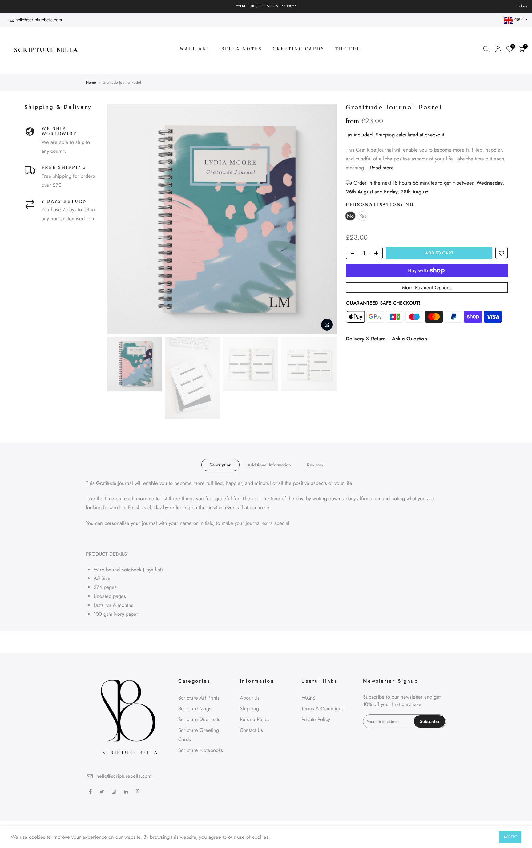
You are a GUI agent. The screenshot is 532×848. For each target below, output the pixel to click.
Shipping (385, 134)
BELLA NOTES (241, 48)
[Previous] (117, 219)
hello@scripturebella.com (38, 19)
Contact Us (251, 730)
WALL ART (195, 48)
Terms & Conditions (322, 708)
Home (91, 82)
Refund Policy (254, 719)
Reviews (315, 465)
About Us (250, 697)
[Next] (325, 219)
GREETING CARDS (298, 48)
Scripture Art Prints (199, 697)
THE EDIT (349, 48)
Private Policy (315, 719)
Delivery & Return (366, 338)
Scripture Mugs (194, 708)
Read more (381, 167)
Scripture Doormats (199, 719)
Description (220, 465)
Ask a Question (409, 338)
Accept (510, 837)
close (12, 6)
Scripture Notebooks (200, 750)
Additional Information (269, 465)
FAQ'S (308, 697)
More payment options (427, 287)
